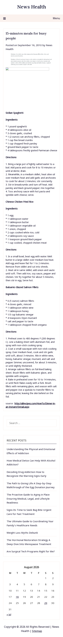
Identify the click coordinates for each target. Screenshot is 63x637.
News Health (31, 7)
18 (17, 596)
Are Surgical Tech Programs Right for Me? (31, 551)
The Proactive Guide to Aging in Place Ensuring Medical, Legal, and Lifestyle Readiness (28, 498)
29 (45, 603)
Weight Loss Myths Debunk (22, 532)
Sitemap (37, 631)
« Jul (9, 614)
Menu (56, 18)
